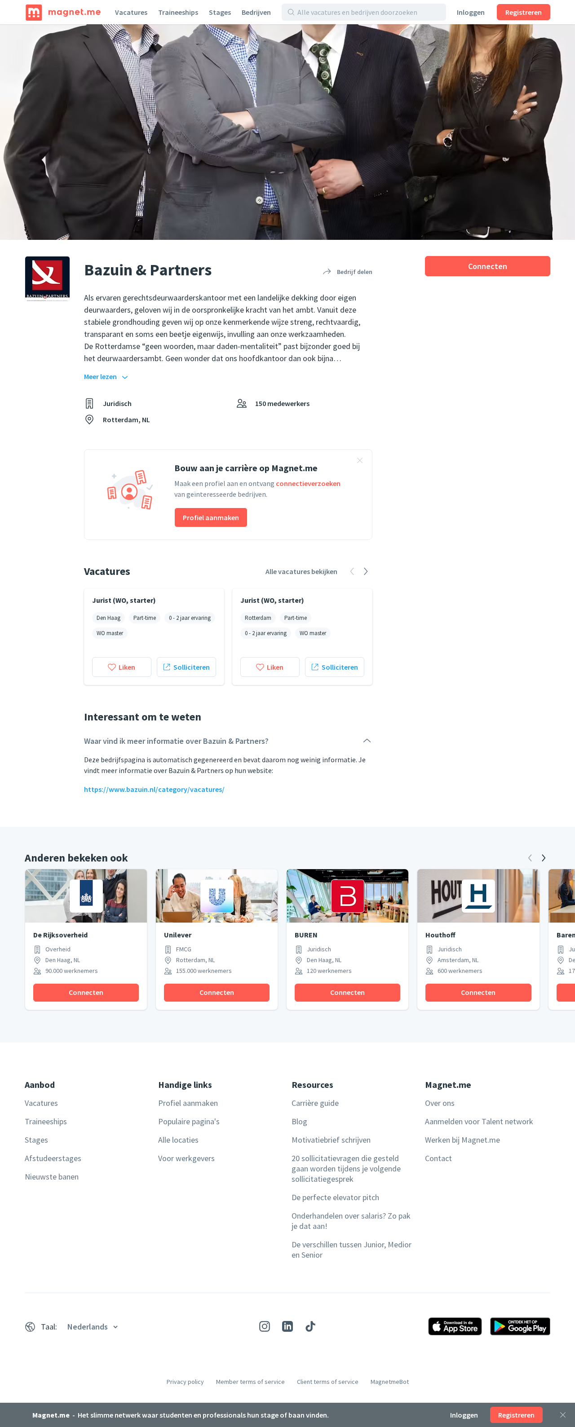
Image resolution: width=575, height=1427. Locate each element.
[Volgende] (543, 858)
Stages (220, 12)
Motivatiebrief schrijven (331, 1140)
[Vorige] (530, 858)
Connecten (487, 266)
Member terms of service (250, 1382)
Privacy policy (185, 1382)
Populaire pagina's (189, 1121)
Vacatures (131, 12)
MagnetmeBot (390, 1382)
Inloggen (471, 12)
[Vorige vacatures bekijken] (352, 571)
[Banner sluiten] (360, 462)
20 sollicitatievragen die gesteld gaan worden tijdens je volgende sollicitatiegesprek (346, 1168)
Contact (438, 1158)
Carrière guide (315, 1103)
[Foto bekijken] (287, 132)
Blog (299, 1121)
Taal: (49, 1326)
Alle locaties (178, 1140)
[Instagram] (264, 1326)
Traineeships (178, 12)
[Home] (63, 12)
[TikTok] (310, 1326)
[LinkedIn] (287, 1326)
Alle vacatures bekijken (301, 571)
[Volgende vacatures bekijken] (365, 571)
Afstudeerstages (53, 1158)
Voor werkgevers (186, 1158)
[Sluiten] (563, 1415)
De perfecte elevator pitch (335, 1197)
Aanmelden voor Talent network (479, 1121)
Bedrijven (256, 12)
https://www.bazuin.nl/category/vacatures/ (154, 789)
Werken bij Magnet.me (462, 1140)
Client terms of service (327, 1382)
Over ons (440, 1103)
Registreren (523, 12)
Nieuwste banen (52, 1176)
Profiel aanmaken (211, 517)
